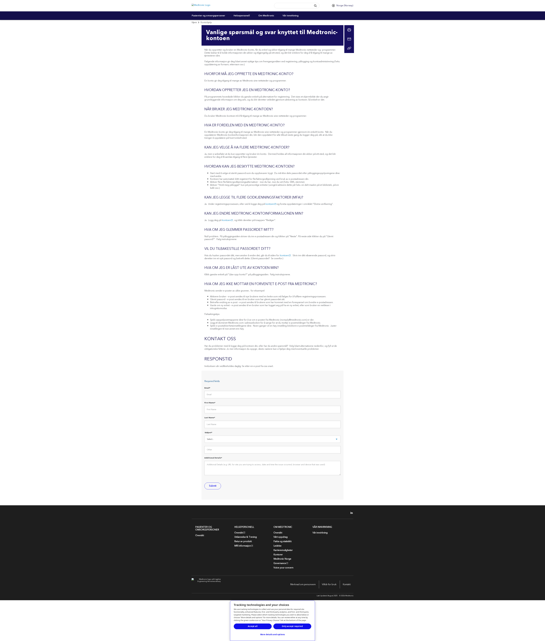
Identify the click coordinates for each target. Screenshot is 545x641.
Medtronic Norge (282, 559)
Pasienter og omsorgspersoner (208, 16)
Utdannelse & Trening (245, 537)
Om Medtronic (266, 16)
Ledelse (277, 546)
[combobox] (292, 5)
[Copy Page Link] (349, 48)
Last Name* (209, 418)
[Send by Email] (349, 39)
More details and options (272, 634)
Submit (212, 486)
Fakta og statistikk (282, 541)
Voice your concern (283, 568)
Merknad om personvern (303, 584)
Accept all (253, 626)
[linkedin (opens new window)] (350, 513)
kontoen (269, 204)
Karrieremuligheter (283, 550)
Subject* (208, 433)
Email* (207, 388)
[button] (315, 5)
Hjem (194, 22)
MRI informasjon (242, 546)
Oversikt (199, 535)
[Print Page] (349, 30)
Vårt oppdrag (280, 537)
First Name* (209, 403)
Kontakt (347, 584)
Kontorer (278, 555)
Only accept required (292, 626)
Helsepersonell (242, 16)
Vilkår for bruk (329, 584)
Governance (279, 563)
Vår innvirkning (290, 16)
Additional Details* (213, 458)
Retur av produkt (243, 541)
